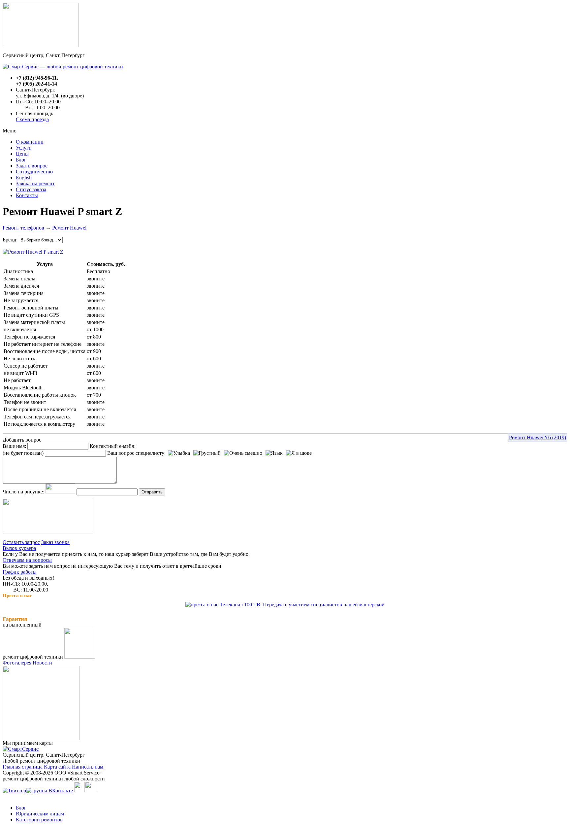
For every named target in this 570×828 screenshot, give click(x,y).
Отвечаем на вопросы (27, 560)
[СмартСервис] (21, 749)
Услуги (24, 148)
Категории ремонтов (39, 819)
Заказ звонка (55, 542)
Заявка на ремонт (35, 183)
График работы (20, 572)
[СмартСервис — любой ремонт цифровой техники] (63, 66)
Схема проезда (32, 119)
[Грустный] (207, 453)
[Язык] (274, 453)
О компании (30, 142)
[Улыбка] (179, 453)
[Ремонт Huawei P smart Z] (33, 250)
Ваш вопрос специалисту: (136, 453)
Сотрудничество (34, 171)
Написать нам (87, 767)
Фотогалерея (17, 663)
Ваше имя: (14, 446)
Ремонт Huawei (69, 228)
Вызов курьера (19, 548)
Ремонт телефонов (23, 228)
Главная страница (23, 767)
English (24, 177)
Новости (42, 663)
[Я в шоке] (299, 453)
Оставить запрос (21, 542)
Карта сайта (57, 767)
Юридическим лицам (40, 813)
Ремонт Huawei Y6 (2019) (537, 437)
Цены (22, 154)
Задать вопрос (32, 165)
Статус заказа (31, 189)
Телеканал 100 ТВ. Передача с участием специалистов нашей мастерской (301, 604)
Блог (21, 159)
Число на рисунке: (23, 491)
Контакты (27, 195)
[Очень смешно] (243, 453)
